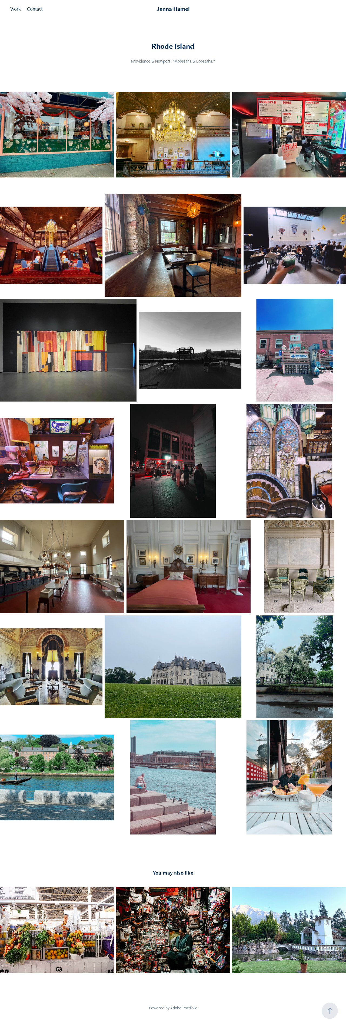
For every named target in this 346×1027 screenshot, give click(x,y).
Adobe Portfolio (183, 1008)
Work (15, 9)
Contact (35, 9)
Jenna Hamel (173, 9)
